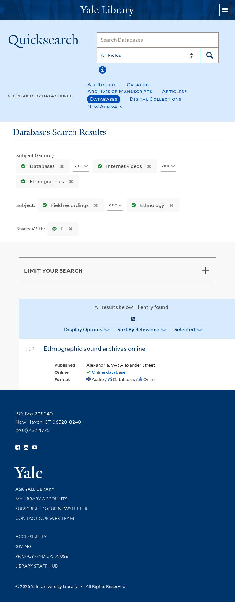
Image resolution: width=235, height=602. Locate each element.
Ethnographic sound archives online (94, 348)
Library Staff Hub (36, 566)
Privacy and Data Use (41, 556)
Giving (23, 546)
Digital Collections (155, 99)
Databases (103, 99)
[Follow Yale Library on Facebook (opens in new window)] (17, 447)
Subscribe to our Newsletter (51, 508)
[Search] (209, 55)
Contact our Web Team (44, 518)
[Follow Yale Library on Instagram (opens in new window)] (26, 447)
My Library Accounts (41, 498)
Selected (184, 329)
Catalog (138, 85)
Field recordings (70, 205)
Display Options (83, 329)
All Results (102, 85)
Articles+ (174, 91)
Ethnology (152, 205)
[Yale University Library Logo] (117, 10)
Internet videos (124, 166)
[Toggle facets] (205, 270)
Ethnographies (47, 181)
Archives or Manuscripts (119, 91)
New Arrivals (104, 107)
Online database (108, 372)
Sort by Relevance (138, 329)
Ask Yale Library (34, 489)
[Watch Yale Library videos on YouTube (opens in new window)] (34, 447)
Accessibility (31, 536)
